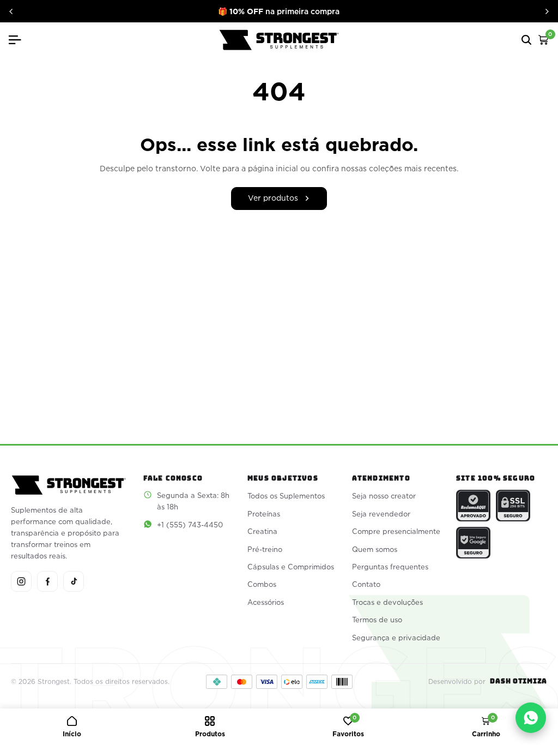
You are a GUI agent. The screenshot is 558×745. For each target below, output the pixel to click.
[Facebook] (47, 581)
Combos (261, 584)
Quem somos (374, 549)
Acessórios (265, 602)
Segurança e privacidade (396, 637)
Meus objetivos (282, 478)
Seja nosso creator (384, 496)
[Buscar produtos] (526, 40)
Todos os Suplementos (286, 496)
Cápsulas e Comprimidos (290, 566)
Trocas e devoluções (387, 602)
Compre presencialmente (396, 531)
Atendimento (381, 478)
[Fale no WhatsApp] (530, 717)
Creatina (262, 531)
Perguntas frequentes (390, 566)
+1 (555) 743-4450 (190, 524)
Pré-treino (264, 549)
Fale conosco (173, 478)
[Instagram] (21, 581)
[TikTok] (73, 581)
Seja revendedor (381, 514)
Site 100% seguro (495, 478)
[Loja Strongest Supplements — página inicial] (279, 40)
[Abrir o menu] (19, 40)
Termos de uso (377, 619)
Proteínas (263, 514)
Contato (366, 584)
